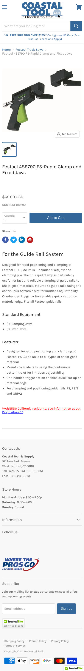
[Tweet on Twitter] (13, 240)
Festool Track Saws (30, 50)
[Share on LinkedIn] (22, 240)
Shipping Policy (14, 641)
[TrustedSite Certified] (13, 623)
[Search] (76, 26)
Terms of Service (15, 645)
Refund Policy (38, 641)
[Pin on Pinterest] (30, 240)
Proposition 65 (12, 412)
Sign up (66, 608)
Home (6, 50)
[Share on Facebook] (5, 240)
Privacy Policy (60, 641)
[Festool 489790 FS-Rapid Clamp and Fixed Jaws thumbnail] (9, 149)
